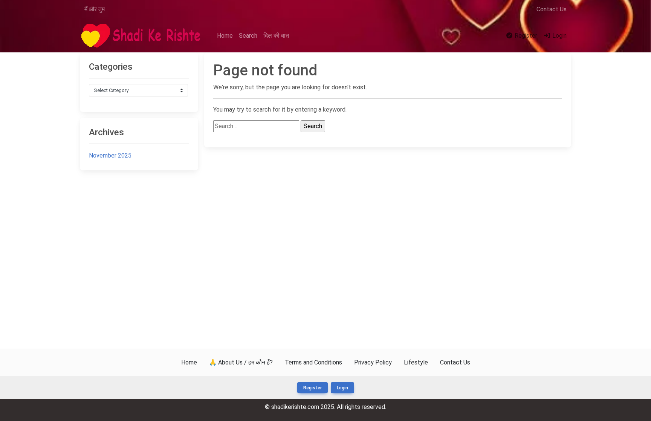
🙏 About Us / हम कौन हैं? (241, 362)
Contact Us (551, 9)
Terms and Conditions (313, 362)
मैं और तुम (94, 9)
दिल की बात (276, 35)
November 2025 (110, 155)
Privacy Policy (373, 362)
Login (559, 35)
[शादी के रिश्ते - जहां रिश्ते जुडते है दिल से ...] (143, 36)
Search (248, 35)
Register (525, 35)
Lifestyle (416, 362)
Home (225, 35)
